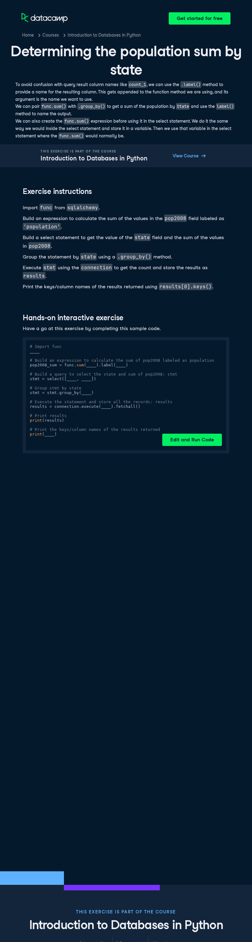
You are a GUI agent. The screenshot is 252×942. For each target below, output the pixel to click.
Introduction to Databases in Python (104, 35)
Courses (50, 35)
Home (28, 35)
